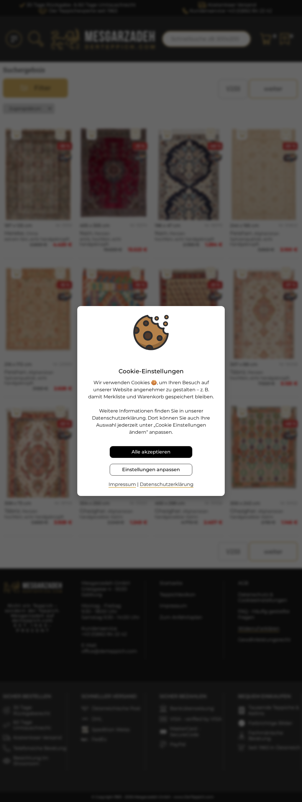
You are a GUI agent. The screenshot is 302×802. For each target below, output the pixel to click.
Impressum (122, 484)
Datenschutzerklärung (166, 484)
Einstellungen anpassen (151, 469)
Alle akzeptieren (151, 452)
